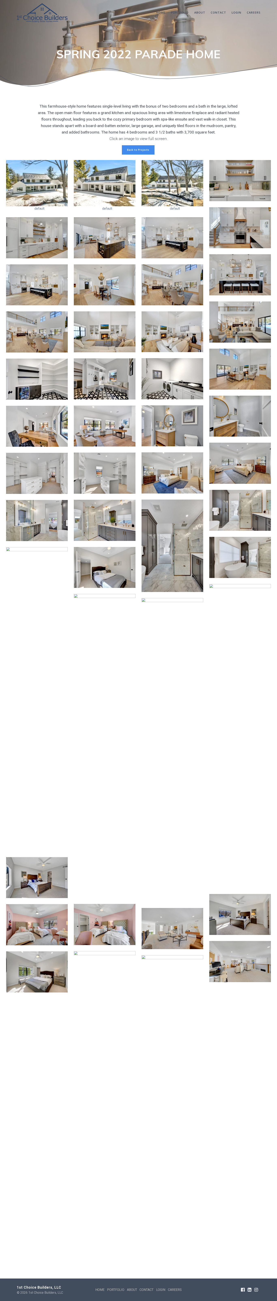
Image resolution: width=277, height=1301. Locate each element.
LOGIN (236, 12)
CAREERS (253, 12)
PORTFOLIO (180, 12)
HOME (160, 12)
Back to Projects (138, 150)
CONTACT (218, 12)
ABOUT (199, 12)
